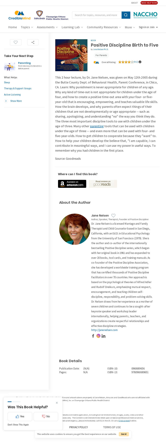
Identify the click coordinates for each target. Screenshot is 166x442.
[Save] (15, 42)
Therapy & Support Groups (18, 88)
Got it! (124, 434)
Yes (22, 416)
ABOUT (134, 2)
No (48, 416)
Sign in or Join (146, 27)
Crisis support (124, 421)
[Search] (126, 15)
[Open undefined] (72, 184)
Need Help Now (149, 2)
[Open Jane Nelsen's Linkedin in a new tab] (104, 336)
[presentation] (140, 62)
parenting (97, 126)
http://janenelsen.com (104, 330)
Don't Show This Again (18, 424)
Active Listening (12, 94)
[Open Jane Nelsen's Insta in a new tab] (98, 336)
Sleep (7, 82)
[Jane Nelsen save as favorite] (113, 216)
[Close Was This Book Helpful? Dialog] (56, 402)
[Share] (32, 42)
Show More (16, 101)
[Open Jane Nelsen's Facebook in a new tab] (93, 336)
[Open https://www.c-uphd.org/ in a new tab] (50, 15)
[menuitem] (12, 27)
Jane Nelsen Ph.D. (100, 49)
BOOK (93, 40)
